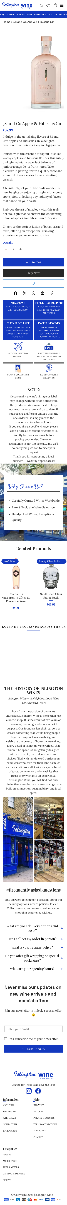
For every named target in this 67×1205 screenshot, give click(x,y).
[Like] (48, 5)
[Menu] (62, 5)
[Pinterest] (42, 293)
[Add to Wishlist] (33, 283)
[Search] (40, 5)
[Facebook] (15, 293)
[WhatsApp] (33, 293)
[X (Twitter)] (24, 293)
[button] (55, 5)
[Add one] (20, 249)
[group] (33, 586)
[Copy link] (51, 293)
